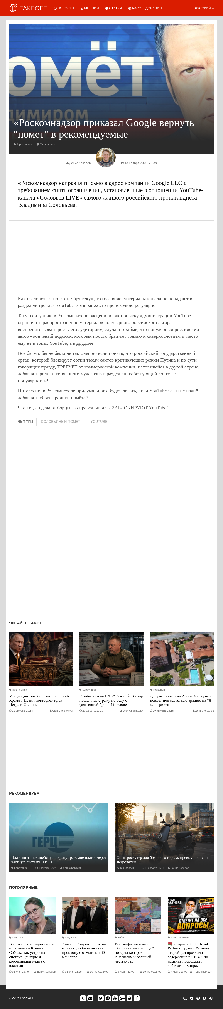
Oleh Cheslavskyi (62, 710)
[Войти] (211, 998)
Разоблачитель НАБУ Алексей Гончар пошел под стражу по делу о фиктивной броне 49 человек (111, 700)
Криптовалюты (180, 937)
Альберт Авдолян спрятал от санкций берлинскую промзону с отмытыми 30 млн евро (84, 950)
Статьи (115, 8)
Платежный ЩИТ (203, 971)
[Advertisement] (111, 258)
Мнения (91, 8)
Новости (65, 8)
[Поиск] (185, 998)
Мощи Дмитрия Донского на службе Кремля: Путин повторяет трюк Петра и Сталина (40, 700)
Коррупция (89, 689)
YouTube (99, 422)
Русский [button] (203, 8)
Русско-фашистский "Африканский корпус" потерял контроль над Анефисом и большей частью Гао (134, 952)
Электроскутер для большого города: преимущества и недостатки (162, 859)
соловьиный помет (60, 422)
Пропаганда (25, 144)
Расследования (146, 8)
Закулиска (18, 937)
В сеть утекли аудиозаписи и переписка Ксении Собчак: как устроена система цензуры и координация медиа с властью (31, 955)
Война (121, 937)
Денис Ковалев (80, 163)
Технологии (127, 868)
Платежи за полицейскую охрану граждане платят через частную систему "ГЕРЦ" (58, 859)
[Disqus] (111, 558)
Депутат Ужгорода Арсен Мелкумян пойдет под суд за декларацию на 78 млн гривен (180, 700)
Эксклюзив (47, 144)
